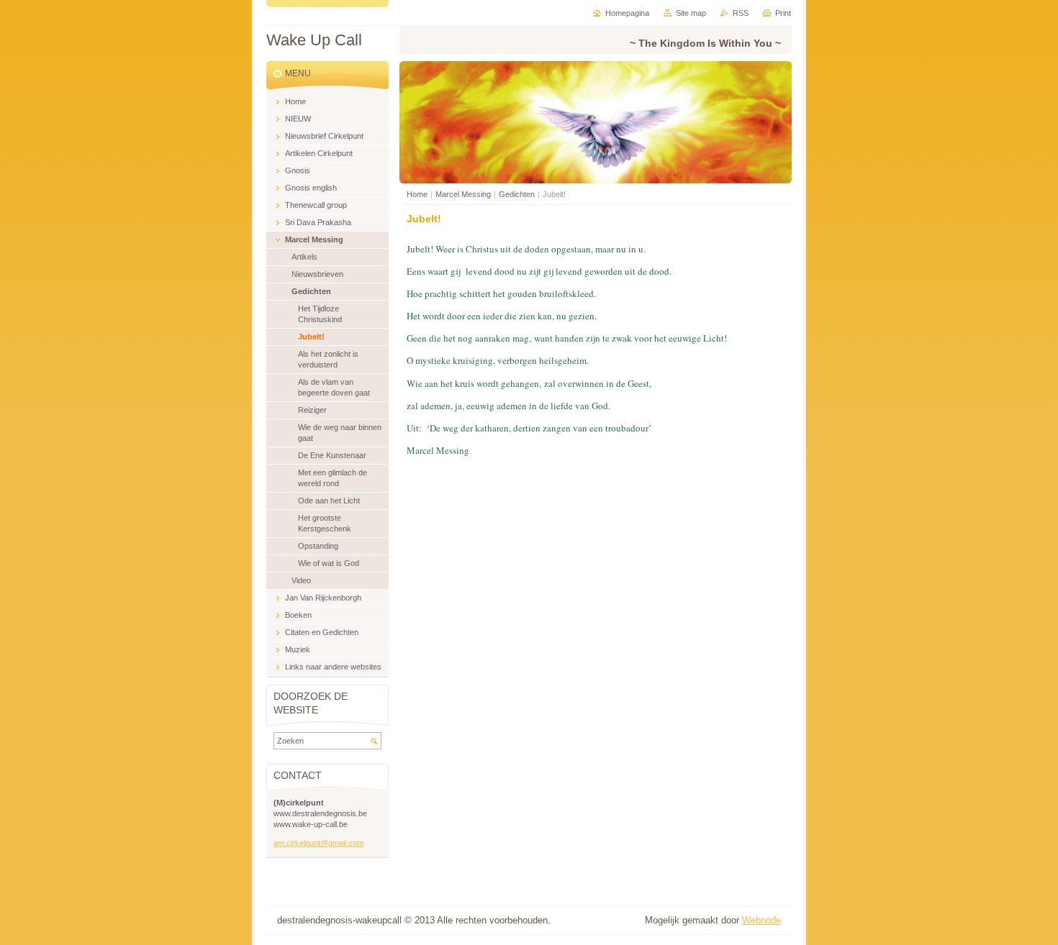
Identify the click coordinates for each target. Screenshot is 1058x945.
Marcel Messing (463, 194)
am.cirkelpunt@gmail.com (318, 843)
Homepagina (627, 13)
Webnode (761, 920)
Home (417, 194)
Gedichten (517, 194)
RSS (741, 13)
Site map (691, 13)
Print (783, 13)
